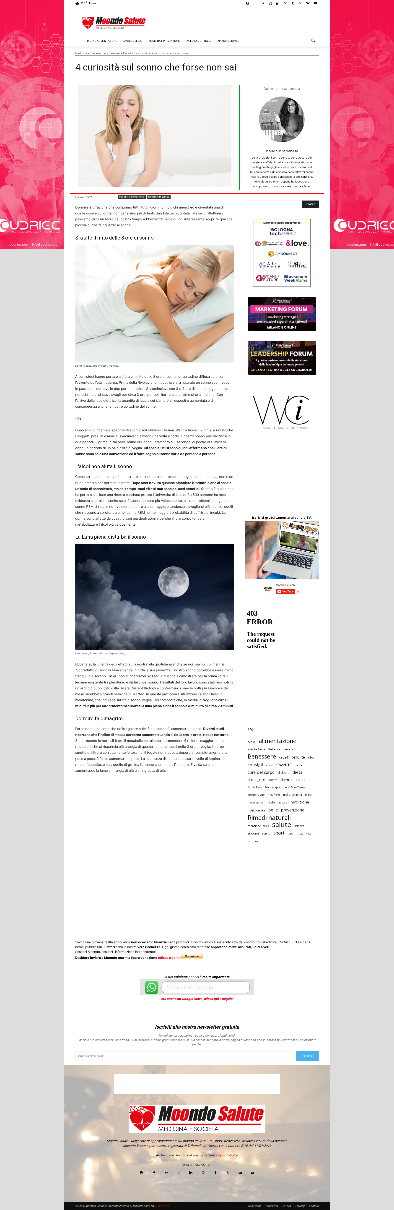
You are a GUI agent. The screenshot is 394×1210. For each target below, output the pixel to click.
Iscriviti (307, 1056)
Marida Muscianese (281, 151)
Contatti (314, 1206)
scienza (299, 826)
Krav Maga (274, 794)
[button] (313, 41)
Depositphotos (227, 1155)
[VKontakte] (307, 3)
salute (281, 824)
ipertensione (256, 795)
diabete (283, 772)
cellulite (298, 757)
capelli (283, 757)
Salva (134, 800)
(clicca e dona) (169, 958)
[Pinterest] (285, 3)
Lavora (286, 1206)
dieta (298, 772)
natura (282, 802)
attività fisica (256, 749)
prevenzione (292, 810)
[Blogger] (247, 3)
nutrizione (299, 802)
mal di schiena (292, 795)
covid (269, 765)
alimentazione (277, 740)
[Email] (166, 799)
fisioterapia (272, 787)
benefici (288, 749)
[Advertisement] (282, 476)
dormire (287, 779)
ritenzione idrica (258, 826)
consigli (255, 764)
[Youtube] (315, 3)
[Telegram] (187, 799)
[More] (198, 799)
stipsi (290, 833)
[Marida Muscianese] (282, 119)
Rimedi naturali (269, 817)
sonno (266, 833)
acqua (252, 742)
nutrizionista (256, 810)
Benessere (262, 756)
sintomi (253, 833)
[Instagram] (270, 3)
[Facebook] (255, 3)
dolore (272, 780)
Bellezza (274, 749)
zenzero (253, 841)
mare (308, 794)
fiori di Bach (255, 787)
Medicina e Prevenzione (164, 40)
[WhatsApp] (145, 799)
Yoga (308, 833)
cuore (299, 765)
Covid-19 (283, 765)
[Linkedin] (277, 3)
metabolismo (256, 802)
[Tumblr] (292, 3)
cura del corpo (261, 772)
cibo (311, 757)
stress (300, 833)
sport (279, 833)
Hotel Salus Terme (294, 787)
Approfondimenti (229, 40)
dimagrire (256, 779)
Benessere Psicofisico (123, 53)
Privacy (299, 1206)
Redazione (254, 1206)
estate (301, 779)
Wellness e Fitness (199, 40)
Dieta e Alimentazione (102, 40)
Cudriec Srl (161, 1206)
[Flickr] (262, 3)
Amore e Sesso (132, 40)
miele (271, 802)
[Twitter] (300, 3)
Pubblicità (272, 1206)
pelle (273, 809)
